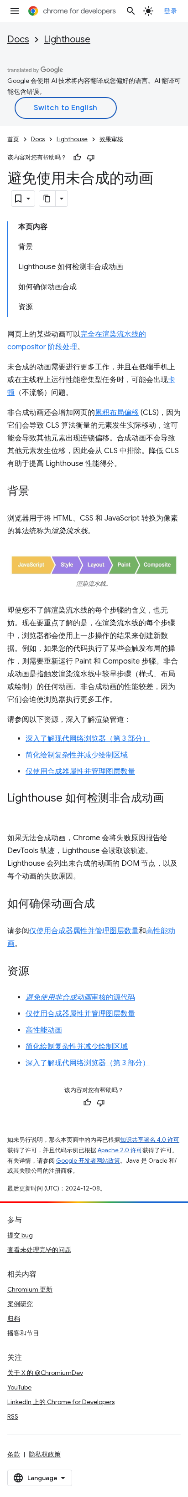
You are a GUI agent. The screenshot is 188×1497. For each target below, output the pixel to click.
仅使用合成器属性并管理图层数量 (80, 771)
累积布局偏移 (117, 412)
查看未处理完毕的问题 (39, 1250)
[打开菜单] (14, 11)
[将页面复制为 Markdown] (47, 198)
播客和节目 (23, 1333)
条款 (13, 1454)
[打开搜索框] (130, 10)
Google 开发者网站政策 (88, 1161)
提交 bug (20, 1235)
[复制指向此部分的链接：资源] (38, 971)
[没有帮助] (91, 157)
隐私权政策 (45, 1454)
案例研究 (20, 1304)
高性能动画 (44, 1030)
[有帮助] (77, 157)
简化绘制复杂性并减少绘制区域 (77, 755)
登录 (170, 11)
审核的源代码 (80, 997)
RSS (12, 1416)
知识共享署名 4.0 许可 (149, 1140)
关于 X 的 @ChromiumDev (45, 1373)
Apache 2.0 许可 (120, 1150)
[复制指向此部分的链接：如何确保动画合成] (104, 904)
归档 (13, 1318)
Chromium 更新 (29, 1289)
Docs (18, 39)
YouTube (19, 1387)
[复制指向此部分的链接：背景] (38, 491)
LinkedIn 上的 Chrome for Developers (61, 1402)
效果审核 (111, 139)
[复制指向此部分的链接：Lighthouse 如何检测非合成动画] (16, 811)
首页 (13, 139)
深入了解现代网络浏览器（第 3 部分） (88, 738)
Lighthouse (67, 39)
